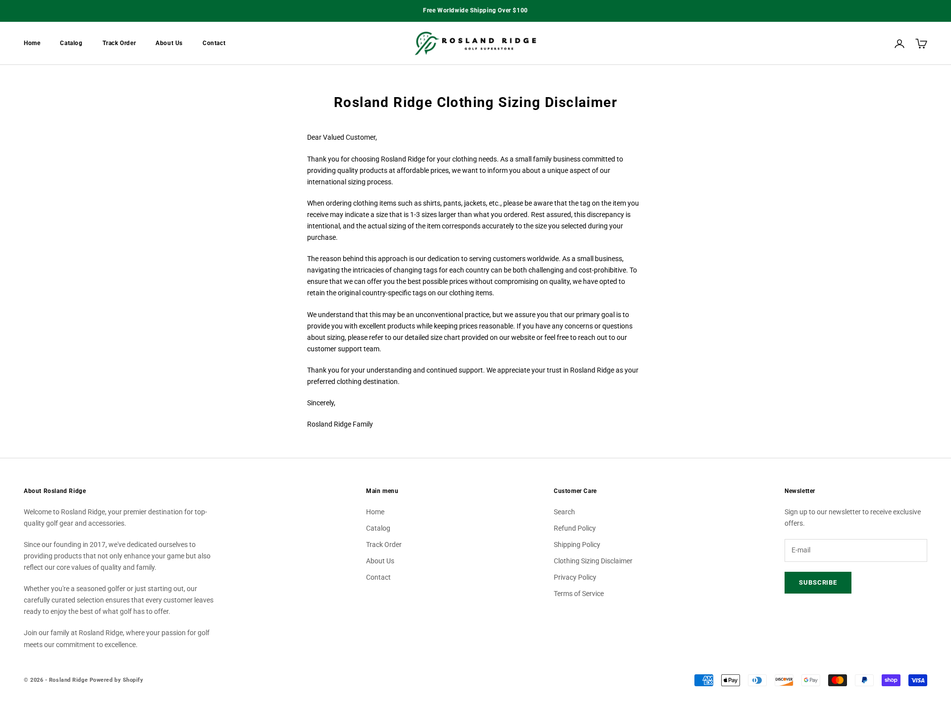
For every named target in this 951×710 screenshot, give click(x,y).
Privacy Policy (575, 577)
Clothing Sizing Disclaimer (593, 561)
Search (564, 512)
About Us (169, 43)
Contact (214, 43)
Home (32, 43)
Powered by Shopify (117, 680)
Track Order (119, 43)
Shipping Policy (577, 544)
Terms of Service (579, 594)
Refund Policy (575, 528)
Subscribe (818, 582)
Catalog (71, 43)
